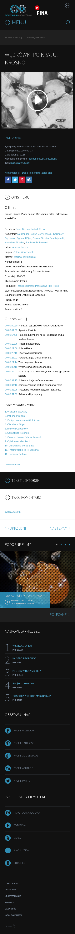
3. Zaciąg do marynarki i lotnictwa (22, 420)
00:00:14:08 (11, 335)
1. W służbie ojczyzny (16, 411)
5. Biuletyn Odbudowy (16, 428)
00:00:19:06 (11, 343)
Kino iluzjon (21, 850)
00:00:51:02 (11, 394)
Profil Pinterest (23, 743)
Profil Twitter (22, 780)
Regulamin (10, 890)
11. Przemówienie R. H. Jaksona (22, 450)
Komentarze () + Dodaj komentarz (22, 173)
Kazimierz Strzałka (14, 242)
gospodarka (35, 158)
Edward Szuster (40, 238)
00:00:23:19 (11, 353)
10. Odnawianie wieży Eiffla (19, 445)
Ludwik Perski (38, 229)
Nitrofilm (19, 863)
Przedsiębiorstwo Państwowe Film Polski (38, 286)
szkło (27, 162)
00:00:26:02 (11, 357)
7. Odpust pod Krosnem (17, 433)
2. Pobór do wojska (15, 416)
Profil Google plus (25, 755)
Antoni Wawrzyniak (23, 252)
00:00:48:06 (11, 389)
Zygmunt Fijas (24, 238)
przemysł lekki (49, 158)
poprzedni (16, 528)
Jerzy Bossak (23, 229)
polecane (58, 614)
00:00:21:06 (11, 348)
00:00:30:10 (11, 367)
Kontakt (9, 902)
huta (12, 162)
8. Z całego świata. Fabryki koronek (23, 437)
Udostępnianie (13, 896)
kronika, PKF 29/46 (36, 37)
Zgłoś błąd (47, 173)
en (67, 5)
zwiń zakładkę (13, 464)
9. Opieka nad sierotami (17, 441)
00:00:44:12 (11, 385)
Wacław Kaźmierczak (25, 257)
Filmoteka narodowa (26, 812)
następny (59, 528)
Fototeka (19, 825)
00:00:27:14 (11, 362)
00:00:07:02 (11, 330)
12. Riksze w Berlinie (16, 454)
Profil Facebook (23, 730)
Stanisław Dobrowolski (37, 242)
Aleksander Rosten (27, 234)
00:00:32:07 (11, 371)
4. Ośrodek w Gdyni (15, 424)
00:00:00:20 (11, 325)
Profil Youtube (23, 768)
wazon (19, 162)
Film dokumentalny (13, 37)
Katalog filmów (13, 915)
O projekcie (11, 883)
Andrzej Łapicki (20, 247)
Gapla (17, 837)
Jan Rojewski (57, 238)
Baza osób (10, 909)
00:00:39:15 (11, 380)
